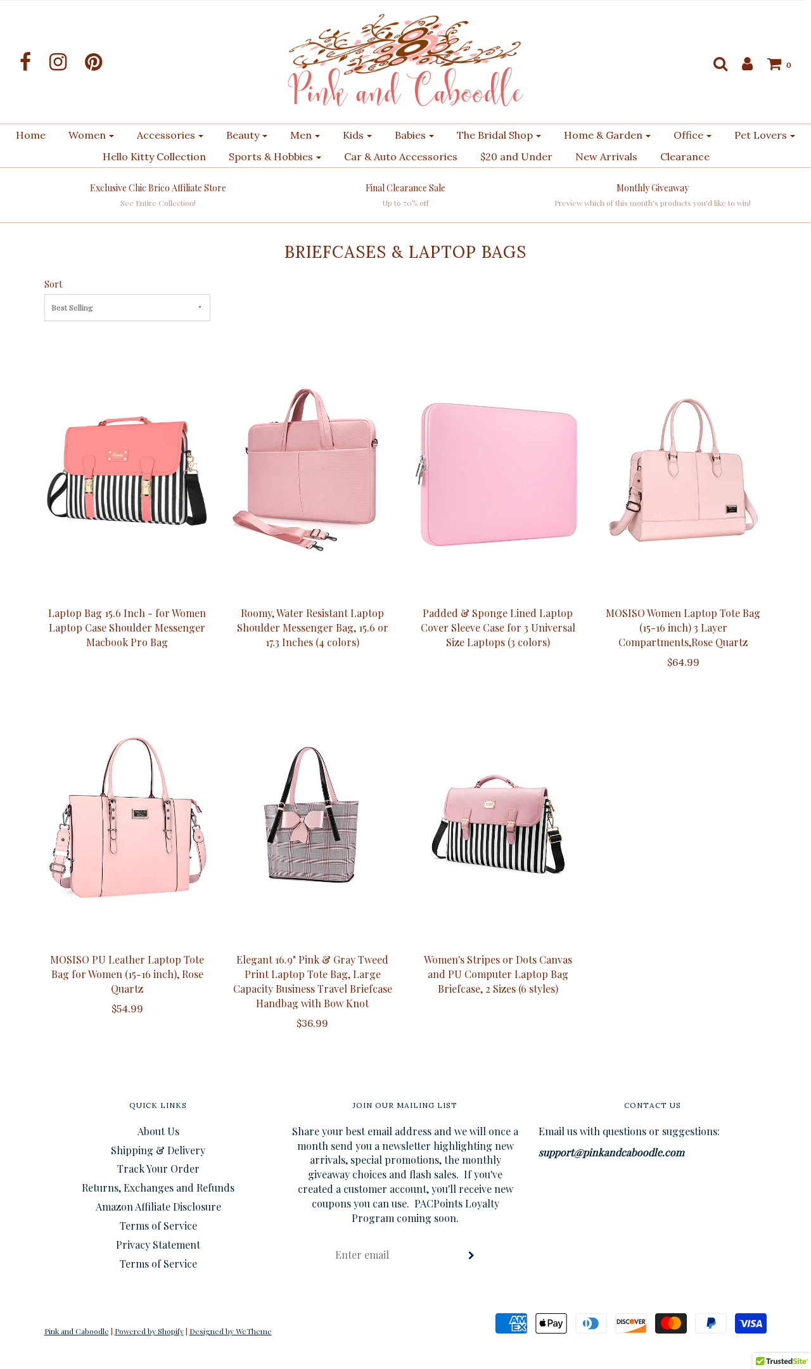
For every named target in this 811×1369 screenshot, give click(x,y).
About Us (158, 1131)
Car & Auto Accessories (400, 156)
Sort (53, 283)
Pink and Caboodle (76, 1331)
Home (31, 135)
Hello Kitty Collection (154, 156)
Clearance (685, 156)
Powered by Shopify (149, 1331)
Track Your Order (158, 1168)
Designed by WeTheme (230, 1331)
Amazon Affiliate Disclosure (158, 1206)
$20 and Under (516, 156)
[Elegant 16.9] (312, 816)
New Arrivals (606, 156)
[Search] (714, 63)
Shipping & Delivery (158, 1150)
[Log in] (741, 63)
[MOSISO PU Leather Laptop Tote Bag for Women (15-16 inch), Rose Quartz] (127, 816)
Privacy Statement (158, 1244)
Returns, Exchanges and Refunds (158, 1187)
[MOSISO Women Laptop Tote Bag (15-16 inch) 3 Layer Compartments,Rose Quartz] (683, 470)
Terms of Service (158, 1225)
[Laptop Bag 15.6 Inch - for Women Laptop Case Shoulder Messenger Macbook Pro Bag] (127, 470)
